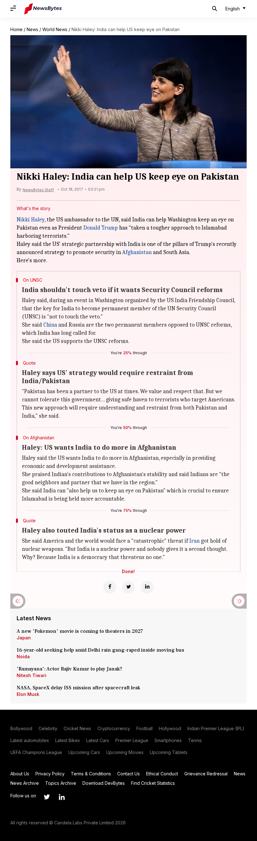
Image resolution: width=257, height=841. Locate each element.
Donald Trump (100, 228)
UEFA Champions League (36, 752)
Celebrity (48, 728)
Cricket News (77, 728)
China (50, 325)
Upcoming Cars (84, 752)
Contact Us (128, 773)
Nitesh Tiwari (31, 675)
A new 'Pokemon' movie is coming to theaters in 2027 (80, 631)
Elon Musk (28, 694)
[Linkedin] (147, 587)
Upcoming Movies (125, 752)
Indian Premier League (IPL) (215, 728)
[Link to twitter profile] (46, 797)
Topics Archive (60, 783)
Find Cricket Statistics (153, 783)
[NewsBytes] (43, 8)
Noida (23, 656)
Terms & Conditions (91, 773)
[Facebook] (109, 587)
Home (16, 29)
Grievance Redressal (206, 773)
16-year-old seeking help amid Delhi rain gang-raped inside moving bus (101, 650)
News (32, 29)
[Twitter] (128, 587)
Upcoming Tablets (168, 752)
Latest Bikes (67, 740)
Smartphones (168, 740)
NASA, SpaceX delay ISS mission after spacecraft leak (78, 688)
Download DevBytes (103, 783)
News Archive (24, 783)
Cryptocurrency (113, 728)
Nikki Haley (31, 219)
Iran (194, 541)
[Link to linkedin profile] (61, 797)
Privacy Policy (50, 773)
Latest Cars (97, 740)
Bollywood (21, 728)
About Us (19, 773)
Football (144, 728)
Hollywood (170, 728)
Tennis (195, 740)
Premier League (131, 740)
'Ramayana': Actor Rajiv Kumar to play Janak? (69, 669)
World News (54, 29)
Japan (24, 637)
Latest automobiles (29, 740)
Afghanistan (137, 252)
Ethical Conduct (162, 773)
